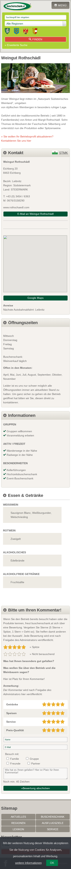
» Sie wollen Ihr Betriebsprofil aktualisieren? (27, 138)
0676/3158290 (15, 200)
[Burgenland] (25, 31)
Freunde (15, 763)
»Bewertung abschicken (35, 788)
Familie (14, 758)
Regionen (18, 823)
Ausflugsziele (52, 823)
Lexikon (18, 829)
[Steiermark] (7, 31)
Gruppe (34, 758)
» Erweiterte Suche (16, 45)
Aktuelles (18, 816)
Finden (37, 39)
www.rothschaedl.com (16, 207)
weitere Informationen (28, 862)
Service (52, 829)
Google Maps (35, 297)
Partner (35, 763)
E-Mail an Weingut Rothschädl (35, 213)
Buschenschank (52, 816)
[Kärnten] (34, 31)
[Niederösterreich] (16, 31)
